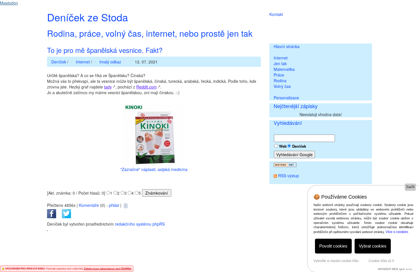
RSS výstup (288, 175)
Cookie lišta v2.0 (381, 261)
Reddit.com (146, 87)
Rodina (280, 80)
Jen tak (280, 63)
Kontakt (276, 14)
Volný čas (282, 86)
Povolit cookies (333, 246)
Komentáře (89, 205)
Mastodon (9, 3)
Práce (279, 75)
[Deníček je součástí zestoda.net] (285, 164)
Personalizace (286, 97)
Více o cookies (397, 232)
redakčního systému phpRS (140, 224)
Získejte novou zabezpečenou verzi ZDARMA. (108, 268)
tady (108, 87)
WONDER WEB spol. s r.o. (395, 269)
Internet (281, 58)
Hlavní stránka (287, 46)
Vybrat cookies (373, 246)
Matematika (284, 69)
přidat (114, 205)
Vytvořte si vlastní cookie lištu (336, 261)
